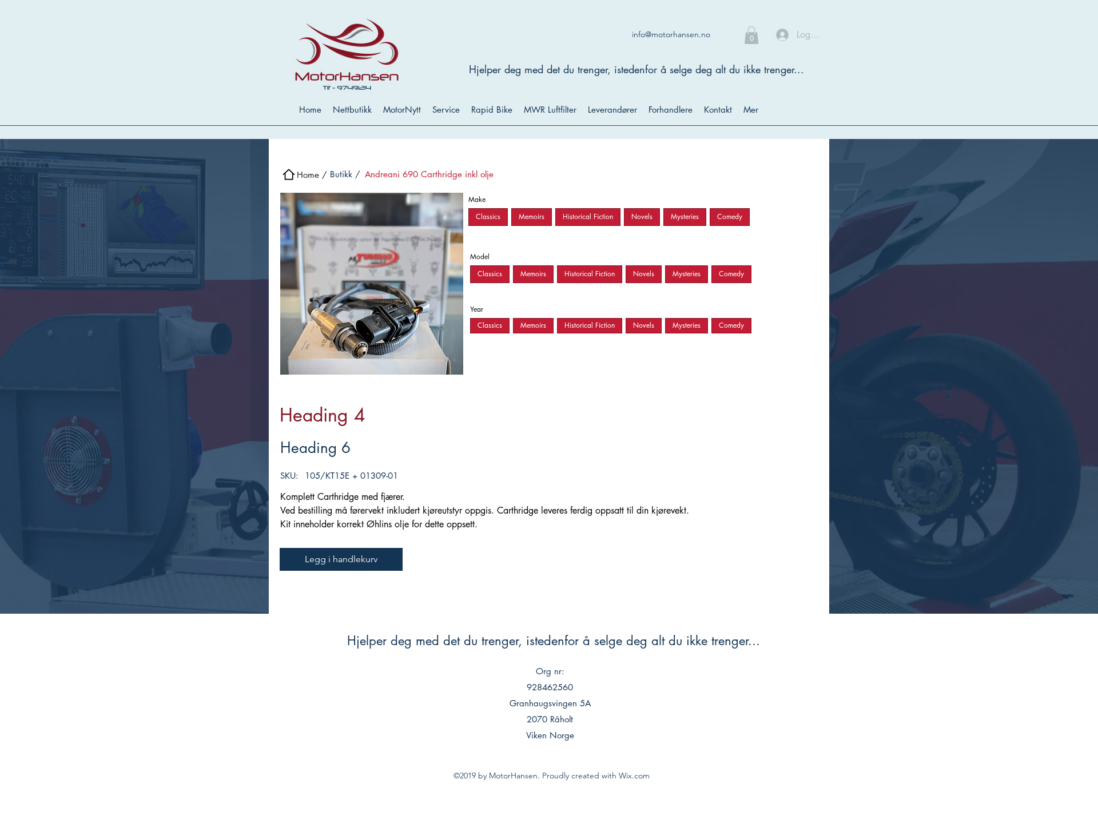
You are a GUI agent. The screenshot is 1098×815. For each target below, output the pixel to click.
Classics (488, 216)
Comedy (729, 216)
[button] (751, 35)
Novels (642, 216)
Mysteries (685, 216)
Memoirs (531, 216)
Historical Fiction (588, 216)
